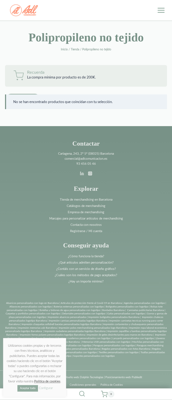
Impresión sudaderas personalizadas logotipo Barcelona (75, 331)
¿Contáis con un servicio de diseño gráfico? (86, 269)
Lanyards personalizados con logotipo (133, 338)
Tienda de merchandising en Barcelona (86, 199)
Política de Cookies (111, 385)
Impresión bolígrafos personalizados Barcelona (113, 317)
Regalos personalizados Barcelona (81, 349)
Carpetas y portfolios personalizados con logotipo (33, 313)
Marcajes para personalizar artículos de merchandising (86, 218)
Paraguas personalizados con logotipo (114, 345)
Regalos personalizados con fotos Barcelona (126, 349)
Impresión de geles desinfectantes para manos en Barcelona (119, 334)
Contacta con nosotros (86, 224)
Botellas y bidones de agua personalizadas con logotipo (69, 310)
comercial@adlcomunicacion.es (86, 158)
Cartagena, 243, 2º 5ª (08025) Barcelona (86, 153)
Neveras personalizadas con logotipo (71, 345)
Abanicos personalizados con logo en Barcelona (32, 303)
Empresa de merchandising (86, 212)
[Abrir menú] (161, 10)
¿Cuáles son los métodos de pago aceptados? (86, 275)
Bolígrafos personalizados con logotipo (127, 306)
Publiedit (137, 377)
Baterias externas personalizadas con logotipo (79, 306)
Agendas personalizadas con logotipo (144, 303)
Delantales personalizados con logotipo (83, 313)
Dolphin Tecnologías (91, 377)
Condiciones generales (83, 385)
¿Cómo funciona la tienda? (86, 256)
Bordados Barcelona (113, 310)
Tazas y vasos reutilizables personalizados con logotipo (67, 352)
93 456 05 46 (86, 163)
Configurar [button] (46, 388)
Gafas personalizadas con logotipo (126, 313)
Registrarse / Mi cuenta (86, 231)
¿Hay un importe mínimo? (86, 281)
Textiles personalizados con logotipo (119, 352)
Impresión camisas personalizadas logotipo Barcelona (78, 320)
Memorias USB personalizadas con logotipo (106, 342)
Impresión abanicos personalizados (67, 317)
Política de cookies (47, 381)
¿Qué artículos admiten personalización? (86, 262)
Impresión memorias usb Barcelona (37, 328)
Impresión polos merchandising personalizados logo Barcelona (93, 328)
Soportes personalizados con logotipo (94, 356)
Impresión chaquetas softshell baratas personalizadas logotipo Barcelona (61, 324)
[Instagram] (90, 174)
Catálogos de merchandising (86, 206)
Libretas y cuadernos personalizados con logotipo (83, 338)
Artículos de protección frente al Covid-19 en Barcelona (91, 303)
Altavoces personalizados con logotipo (30, 306)
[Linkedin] (82, 174)
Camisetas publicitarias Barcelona (145, 310)
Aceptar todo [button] (27, 388)
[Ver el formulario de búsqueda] (82, 394)
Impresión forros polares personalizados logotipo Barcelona (52, 334)
